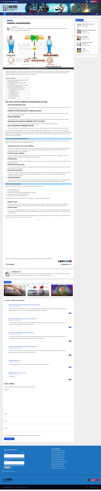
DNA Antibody (10, 264)
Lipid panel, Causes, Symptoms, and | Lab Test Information (22, 346)
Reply (70, 313)
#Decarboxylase (37, 28)
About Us (37, 13)
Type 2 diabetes (44, 174)
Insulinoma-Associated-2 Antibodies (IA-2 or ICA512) (18, 85)
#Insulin (60, 28)
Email (5, 421)
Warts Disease (9, 292)
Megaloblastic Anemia (35, 292)
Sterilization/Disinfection (64, 13)
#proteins (65, 28)
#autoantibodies (30, 28)
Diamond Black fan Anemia (88, 24)
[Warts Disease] (79, 38)
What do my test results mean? (14, 96)
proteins (24, 107)
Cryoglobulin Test (65, 264)
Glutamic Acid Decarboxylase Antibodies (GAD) (17, 82)
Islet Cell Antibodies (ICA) (13, 81)
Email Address (7, 460)
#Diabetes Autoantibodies (52, 28)
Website (6, 428)
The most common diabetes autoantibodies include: (17, 80)
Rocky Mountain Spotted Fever (89, 30)
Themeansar (25, 487)
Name (5, 413)
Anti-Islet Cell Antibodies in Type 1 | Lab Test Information (22, 318)
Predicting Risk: (12, 91)
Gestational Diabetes (13, 360)
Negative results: (13, 97)
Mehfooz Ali (16, 272)
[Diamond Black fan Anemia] (79, 25)
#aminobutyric (22, 28)
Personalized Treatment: (14, 93)
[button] (94, 13)
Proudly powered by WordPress (9, 487)
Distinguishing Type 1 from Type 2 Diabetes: (17, 89)
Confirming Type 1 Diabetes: (14, 90)
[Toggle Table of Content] (26, 79)
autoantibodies (55, 161)
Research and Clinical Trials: (15, 92)
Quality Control (21, 13)
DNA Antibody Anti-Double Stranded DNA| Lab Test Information (23, 304)
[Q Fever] (79, 50)
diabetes (68, 71)
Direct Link (52, 13)
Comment (6, 389)
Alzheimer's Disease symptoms (16, 372)
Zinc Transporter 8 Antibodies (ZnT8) (15, 86)
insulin (24, 174)
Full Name (6, 453)
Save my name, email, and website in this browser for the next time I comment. (23, 435)
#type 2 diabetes (23, 30)
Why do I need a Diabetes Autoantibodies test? (17, 87)
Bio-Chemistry (9, 20)
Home (87, 487)
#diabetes (44, 28)
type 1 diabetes (19, 74)
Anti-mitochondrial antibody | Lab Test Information (20, 332)
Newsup (19, 487)
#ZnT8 (28, 30)
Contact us (44, 13)
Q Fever (54, 292)
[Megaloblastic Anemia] (79, 44)
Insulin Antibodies (12, 84)
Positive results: (12, 98)
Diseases (30, 13)
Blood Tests (11, 13)
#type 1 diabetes (15, 30)
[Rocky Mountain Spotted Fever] (79, 32)
